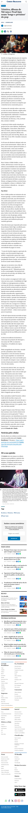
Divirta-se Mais (6, 722)
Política (2, 671)
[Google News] (11, 32)
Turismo (2, 690)
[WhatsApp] (2, 32)
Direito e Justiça (4, 697)
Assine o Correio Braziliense (7, 705)
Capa (2, 667)
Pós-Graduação (18, 685)
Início (2, 22)
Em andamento (18, 696)
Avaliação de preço (5, 764)
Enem (16, 673)
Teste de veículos (4, 762)
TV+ (2, 732)
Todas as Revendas (5, 772)
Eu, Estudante (19, 664)
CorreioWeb (5, 709)
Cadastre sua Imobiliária (20, 732)
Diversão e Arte (9, 22)
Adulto (16, 746)
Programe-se (4, 726)
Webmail (3, 719)
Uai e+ (16, 782)
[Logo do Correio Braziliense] (14, 1)
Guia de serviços (18, 721)
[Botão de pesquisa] (26, 1)
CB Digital (3, 699)
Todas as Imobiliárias (19, 730)
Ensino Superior (18, 668)
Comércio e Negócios (19, 750)
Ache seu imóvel (18, 711)
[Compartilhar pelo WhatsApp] (20, 554)
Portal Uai (17, 780)
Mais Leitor (3, 734)
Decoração (17, 725)
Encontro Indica (18, 773)
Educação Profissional (19, 683)
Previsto (16, 694)
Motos (2, 768)
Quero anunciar (18, 737)
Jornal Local (17, 758)
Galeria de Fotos (18, 727)
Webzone (3, 717)
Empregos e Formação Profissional (19, 744)
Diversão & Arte (4, 679)
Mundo (2, 677)
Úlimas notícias (18, 719)
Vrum (3, 754)
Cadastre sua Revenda (5, 774)
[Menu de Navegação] (2, 1)
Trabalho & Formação (19, 670)
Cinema (2, 724)
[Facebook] (5, 32)
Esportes (3, 681)
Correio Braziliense (5, 664)
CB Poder (16, 760)
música (10, 513)
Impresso (4, 693)
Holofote (3, 687)
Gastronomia (4, 715)
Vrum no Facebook (5, 770)
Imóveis (16, 739)
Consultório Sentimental (6, 713)
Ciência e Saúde (4, 683)
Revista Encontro (20, 765)
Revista (16, 769)
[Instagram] (15, 801)
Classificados (19, 735)
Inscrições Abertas (18, 698)
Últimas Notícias (18, 675)
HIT (2, 730)
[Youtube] (19, 801)
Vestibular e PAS (18, 679)
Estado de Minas (18, 778)
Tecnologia (3, 688)
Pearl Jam (5, 516)
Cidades (2, 669)
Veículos (16, 741)
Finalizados (17, 700)
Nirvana (17, 513)
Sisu (15, 681)
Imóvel (17, 709)
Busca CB (3, 701)
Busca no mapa (18, 715)
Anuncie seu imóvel (18, 713)
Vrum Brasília (17, 762)
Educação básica (18, 666)
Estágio (16, 672)
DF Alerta (17, 757)
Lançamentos (17, 717)
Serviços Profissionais (19, 748)
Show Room (17, 723)
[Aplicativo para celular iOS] (20, 790)
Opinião (2, 685)
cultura (4, 513)
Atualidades (17, 771)
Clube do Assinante (5, 703)
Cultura (16, 677)
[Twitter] (8, 32)
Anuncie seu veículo (5, 758)
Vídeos (2, 766)
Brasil (2, 673)
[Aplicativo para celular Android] (20, 794)
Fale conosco (17, 687)
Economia (3, 675)
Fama (2, 711)
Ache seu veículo (4, 757)
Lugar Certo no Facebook (20, 729)
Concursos (18, 690)
